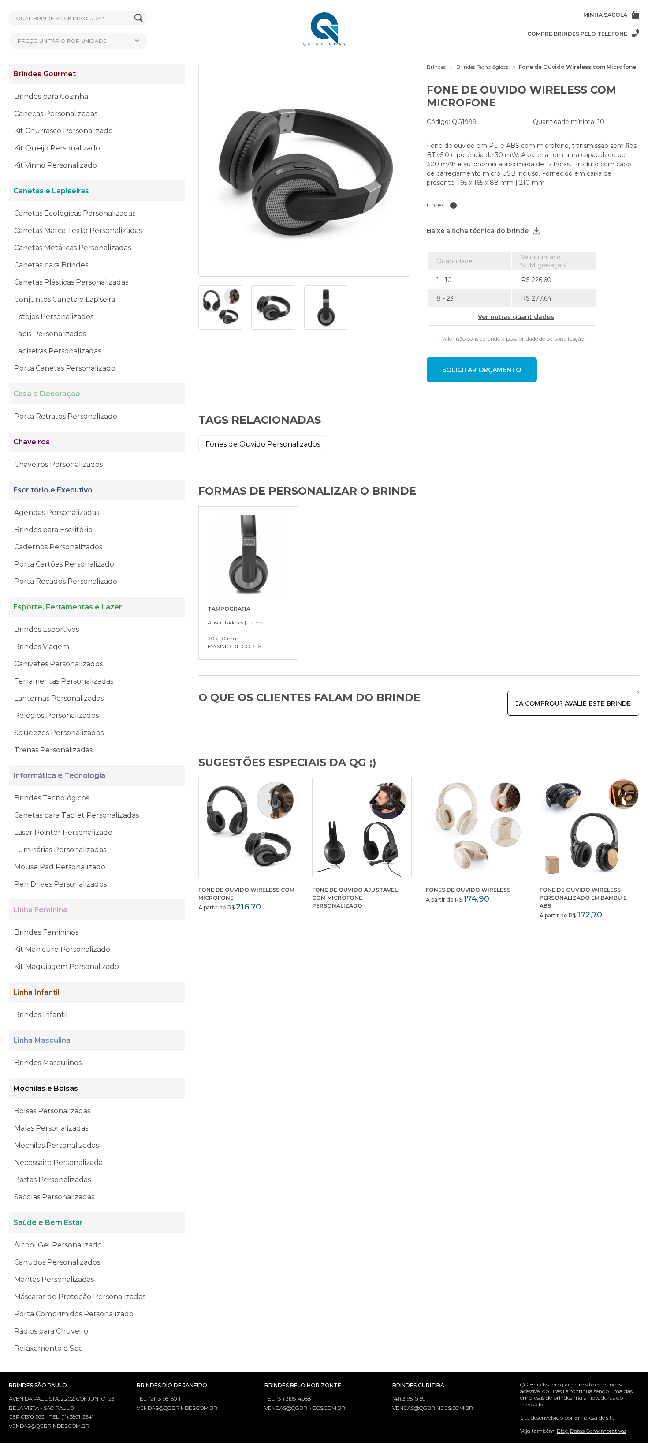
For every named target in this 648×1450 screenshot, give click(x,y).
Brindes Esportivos (46, 629)
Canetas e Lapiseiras (51, 191)
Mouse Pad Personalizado (59, 867)
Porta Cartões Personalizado (64, 564)
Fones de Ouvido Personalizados (262, 444)
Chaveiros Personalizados (58, 464)
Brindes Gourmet (44, 74)
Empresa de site (594, 1417)
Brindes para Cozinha (51, 96)
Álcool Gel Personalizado (58, 1245)
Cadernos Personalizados (58, 547)
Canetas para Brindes (51, 265)
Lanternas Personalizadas (59, 698)
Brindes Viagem (41, 646)
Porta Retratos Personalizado (65, 416)
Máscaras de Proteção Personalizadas (79, 1296)
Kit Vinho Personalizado (55, 165)
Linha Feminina (40, 909)
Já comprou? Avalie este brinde (573, 703)
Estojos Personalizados (53, 316)
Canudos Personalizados (57, 1262)
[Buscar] (138, 18)
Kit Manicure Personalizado (62, 949)
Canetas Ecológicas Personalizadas (74, 213)
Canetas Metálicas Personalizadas (72, 248)
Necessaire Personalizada (58, 1162)
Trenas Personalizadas (53, 750)
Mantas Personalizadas (54, 1279)
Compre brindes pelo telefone (577, 33)
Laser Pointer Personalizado (63, 832)
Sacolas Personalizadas (54, 1197)
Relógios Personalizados (56, 715)
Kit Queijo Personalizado (57, 148)
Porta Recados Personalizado (65, 581)
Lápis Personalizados (50, 334)
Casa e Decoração (46, 394)
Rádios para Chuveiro (51, 1331)
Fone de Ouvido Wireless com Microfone (577, 67)
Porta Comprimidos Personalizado (74, 1314)
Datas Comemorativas (598, 1430)
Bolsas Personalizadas (52, 1111)
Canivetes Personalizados (58, 664)
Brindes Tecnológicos (51, 798)
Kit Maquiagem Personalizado (66, 966)
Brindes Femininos (46, 932)
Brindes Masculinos (48, 1063)
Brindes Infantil (41, 1014)
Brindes (436, 67)
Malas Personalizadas (51, 1128)
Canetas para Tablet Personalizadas (76, 815)
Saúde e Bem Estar (48, 1222)
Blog (563, 1430)
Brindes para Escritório (53, 530)
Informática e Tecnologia (59, 775)
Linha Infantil (36, 992)
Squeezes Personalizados (59, 733)
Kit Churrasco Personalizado (63, 131)
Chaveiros (31, 442)
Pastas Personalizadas (52, 1180)
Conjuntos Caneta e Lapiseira (64, 299)
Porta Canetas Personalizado (64, 368)
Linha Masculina (42, 1040)
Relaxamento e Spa (48, 1348)
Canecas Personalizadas (55, 113)
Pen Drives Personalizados (60, 884)
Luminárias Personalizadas (60, 849)
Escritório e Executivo (53, 490)
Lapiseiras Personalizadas (57, 351)
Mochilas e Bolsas (45, 1088)
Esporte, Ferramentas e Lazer (67, 607)
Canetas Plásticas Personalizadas (71, 282)
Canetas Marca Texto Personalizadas (78, 230)
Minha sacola (605, 14)
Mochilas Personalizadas (56, 1145)
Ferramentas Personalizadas (63, 681)
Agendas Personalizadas (56, 512)
